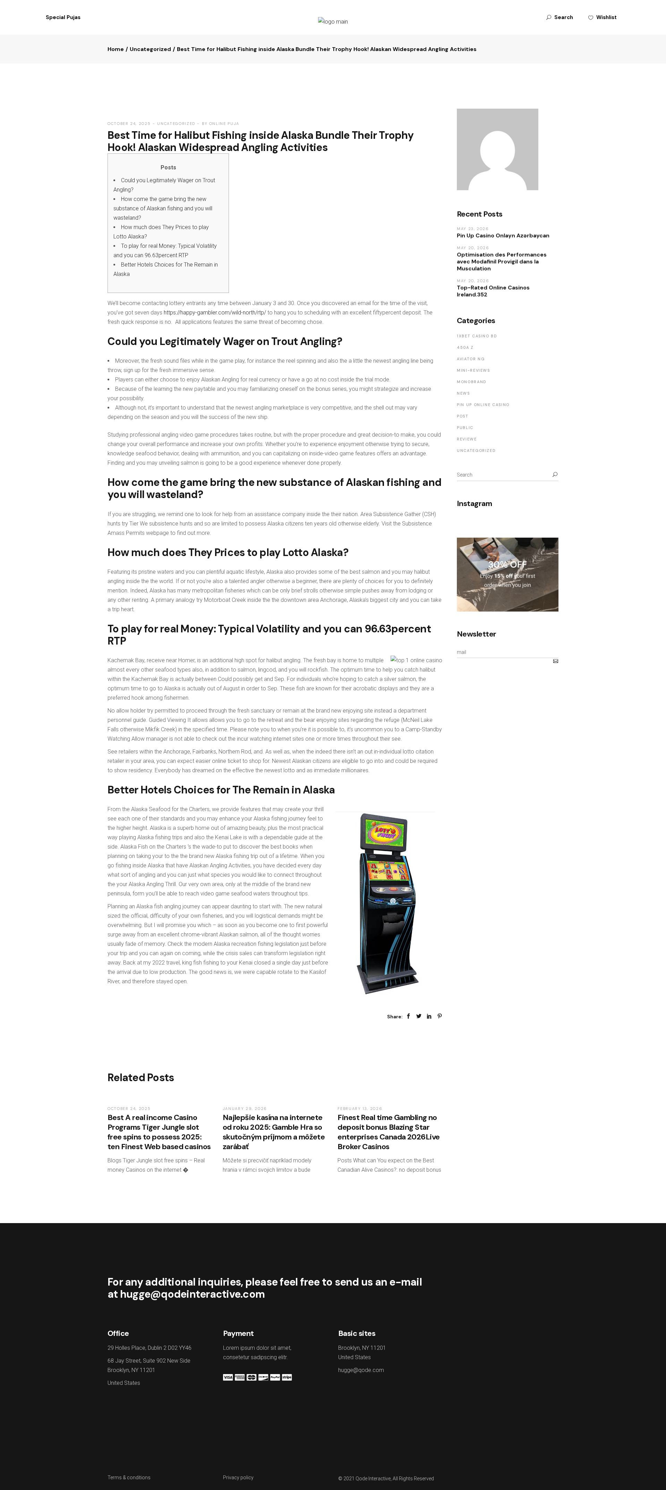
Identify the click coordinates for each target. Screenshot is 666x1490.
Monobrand (472, 381)
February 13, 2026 (360, 1108)
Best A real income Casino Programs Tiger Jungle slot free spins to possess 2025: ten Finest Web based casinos (159, 1132)
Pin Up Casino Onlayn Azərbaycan (503, 235)
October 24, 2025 (129, 123)
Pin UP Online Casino (483, 404)
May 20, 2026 (473, 247)
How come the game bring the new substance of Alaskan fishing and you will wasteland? (162, 208)
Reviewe (467, 439)
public (465, 427)
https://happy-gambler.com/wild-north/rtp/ (215, 312)
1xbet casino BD (477, 336)
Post (463, 416)
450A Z (465, 347)
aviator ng (471, 358)
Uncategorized (150, 49)
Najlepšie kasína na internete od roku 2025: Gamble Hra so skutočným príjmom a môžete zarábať (274, 1132)
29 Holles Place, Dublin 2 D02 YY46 (149, 1348)
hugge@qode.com (361, 1370)
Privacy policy (238, 1477)
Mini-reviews (473, 370)
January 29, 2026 (245, 1108)
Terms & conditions (129, 1477)
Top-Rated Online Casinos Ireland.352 (493, 291)
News (463, 393)
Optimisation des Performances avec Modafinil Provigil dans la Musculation (502, 261)
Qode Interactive (373, 1478)
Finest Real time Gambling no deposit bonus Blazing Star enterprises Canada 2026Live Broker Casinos (388, 1132)
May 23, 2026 (473, 228)
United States (124, 1383)
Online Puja (224, 123)
